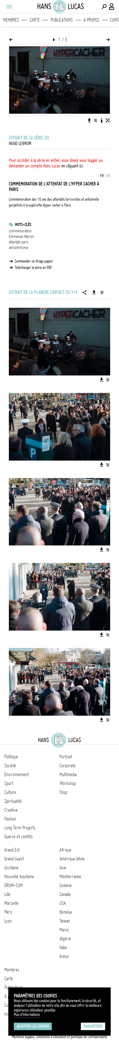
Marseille (11, 903)
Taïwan (65, 921)
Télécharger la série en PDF (33, 267)
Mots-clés (23, 224)
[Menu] (8, 6)
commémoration (20, 230)
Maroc (64, 930)
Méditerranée (70, 876)
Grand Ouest (14, 859)
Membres (11, 20)
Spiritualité (13, 801)
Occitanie (11, 867)
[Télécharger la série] (94, 292)
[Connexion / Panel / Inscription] (112, 7)
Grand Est (12, 850)
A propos (91, 20)
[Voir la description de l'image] (101, 120)
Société (10, 765)
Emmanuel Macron (21, 236)
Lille (7, 894)
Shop (63, 792)
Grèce (64, 956)
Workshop (68, 783)
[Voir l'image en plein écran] (107, 120)
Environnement (16, 774)
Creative (11, 810)
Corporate (68, 765)
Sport (8, 783)
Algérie (65, 938)
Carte (35, 20)
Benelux (66, 912)
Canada (65, 894)
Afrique (65, 850)
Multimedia (68, 774)
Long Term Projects (19, 827)
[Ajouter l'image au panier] (95, 120)
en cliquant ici (72, 166)
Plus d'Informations (27, 1014)
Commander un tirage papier (34, 261)
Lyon (8, 921)
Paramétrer (93, 1026)
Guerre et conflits (18, 836)
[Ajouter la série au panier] (101, 292)
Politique (11, 756)
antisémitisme (18, 247)
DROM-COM (13, 885)
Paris (8, 912)
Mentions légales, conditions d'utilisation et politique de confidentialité (59, 1036)
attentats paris (18, 242)
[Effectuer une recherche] (104, 7)
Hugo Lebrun (20, 143)
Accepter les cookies (33, 1026)
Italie (63, 947)
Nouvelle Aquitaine (19, 876)
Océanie (66, 885)
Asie (63, 867)
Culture (10, 792)
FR (102, 175)
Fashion (10, 819)
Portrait (66, 756)
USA (63, 903)
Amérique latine (72, 859)
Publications (62, 20)
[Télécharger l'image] (89, 120)
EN (108, 175)
